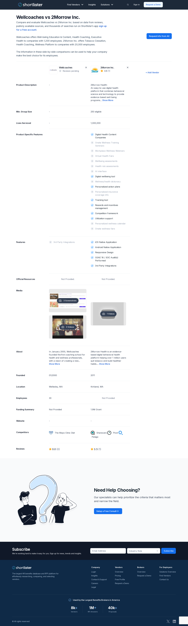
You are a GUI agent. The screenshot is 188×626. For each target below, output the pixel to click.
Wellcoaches (65, 67)
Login (93, 572)
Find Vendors (73, 4)
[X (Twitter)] (168, 621)
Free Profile (120, 579)
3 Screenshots (70, 300)
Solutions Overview (167, 572)
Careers (94, 583)
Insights (92, 4)
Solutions (105, 4)
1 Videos (110, 314)
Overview (119, 572)
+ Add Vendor (152, 72)
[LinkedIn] (174, 621)
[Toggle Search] (127, 4)
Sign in (137, 4)
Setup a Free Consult (106, 511)
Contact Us (164, 579)
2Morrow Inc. (107, 67)
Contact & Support (99, 579)
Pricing (118, 576)
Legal (93, 587)
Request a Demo (153, 4)
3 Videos (70, 327)
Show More (107, 100)
